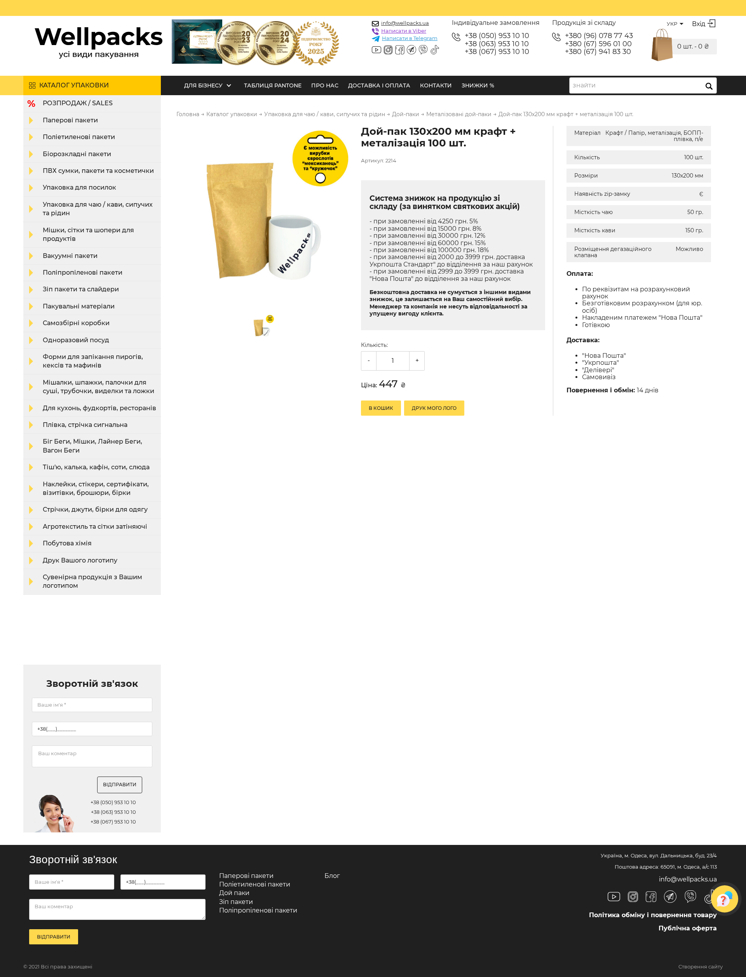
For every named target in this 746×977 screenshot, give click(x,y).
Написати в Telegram (409, 38)
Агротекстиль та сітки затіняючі (95, 526)
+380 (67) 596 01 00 (598, 44)
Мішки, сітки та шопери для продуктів (88, 234)
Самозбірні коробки (76, 323)
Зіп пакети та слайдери (81, 289)
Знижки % (478, 85)
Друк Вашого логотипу (80, 560)
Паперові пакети (70, 120)
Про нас (324, 85)
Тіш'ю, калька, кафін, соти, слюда (96, 467)
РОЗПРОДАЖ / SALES (78, 103)
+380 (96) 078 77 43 (599, 36)
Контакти (436, 85)
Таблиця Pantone (273, 85)
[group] (263, 214)
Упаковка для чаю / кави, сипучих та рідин (98, 209)
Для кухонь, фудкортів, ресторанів (99, 408)
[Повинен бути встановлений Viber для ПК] (423, 50)
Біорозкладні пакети (77, 154)
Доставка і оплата (379, 85)
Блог (332, 875)
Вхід (698, 24)
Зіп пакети (236, 902)
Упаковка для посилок (79, 187)
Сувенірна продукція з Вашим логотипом (92, 581)
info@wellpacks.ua (405, 23)
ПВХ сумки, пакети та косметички (98, 170)
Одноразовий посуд (76, 340)
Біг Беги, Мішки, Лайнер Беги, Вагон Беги (92, 446)
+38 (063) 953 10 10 (497, 44)
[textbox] (586, 85)
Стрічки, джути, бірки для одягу (95, 509)
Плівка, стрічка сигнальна (85, 424)
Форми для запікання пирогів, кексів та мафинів (93, 361)
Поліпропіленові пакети (82, 272)
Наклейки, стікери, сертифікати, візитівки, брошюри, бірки (96, 488)
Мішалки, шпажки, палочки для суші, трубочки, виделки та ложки (98, 387)
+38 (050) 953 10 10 (497, 36)
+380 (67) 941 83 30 (598, 52)
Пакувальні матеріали (79, 306)
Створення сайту (700, 967)
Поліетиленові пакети (79, 137)
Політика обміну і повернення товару (653, 915)
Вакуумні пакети (70, 255)
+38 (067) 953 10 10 (497, 52)
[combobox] (643, 85)
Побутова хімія (67, 543)
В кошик (381, 408)
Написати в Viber (403, 31)
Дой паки (234, 893)
